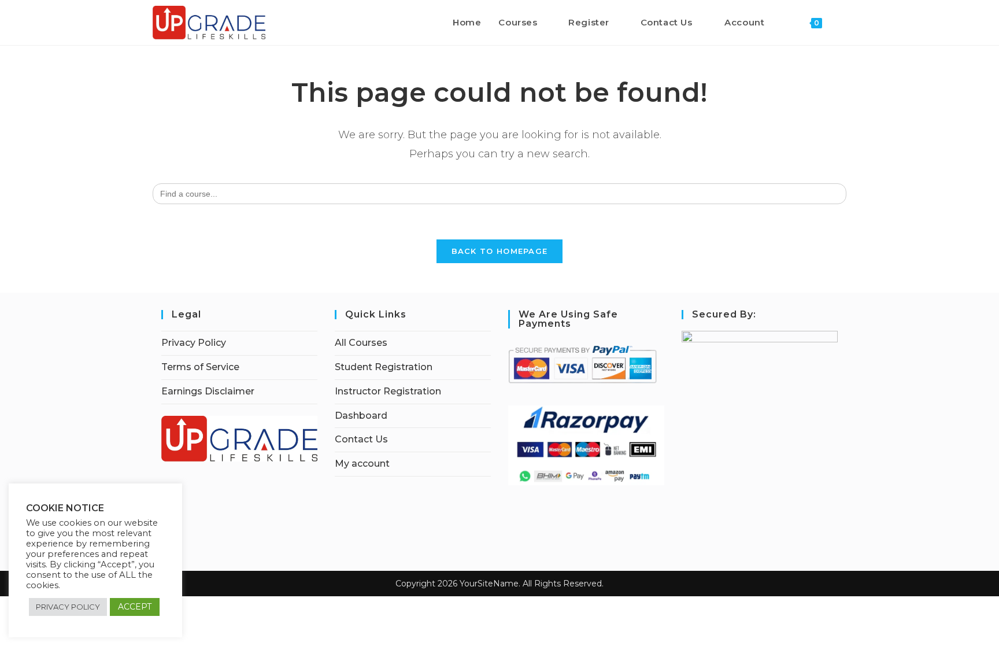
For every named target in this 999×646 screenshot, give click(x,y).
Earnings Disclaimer (207, 391)
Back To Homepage (500, 251)
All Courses (361, 342)
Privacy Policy (193, 342)
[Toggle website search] (843, 22)
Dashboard (361, 415)
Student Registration (383, 366)
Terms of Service (200, 366)
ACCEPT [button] (134, 606)
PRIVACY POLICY (68, 606)
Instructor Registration (388, 391)
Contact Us (361, 439)
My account (362, 463)
